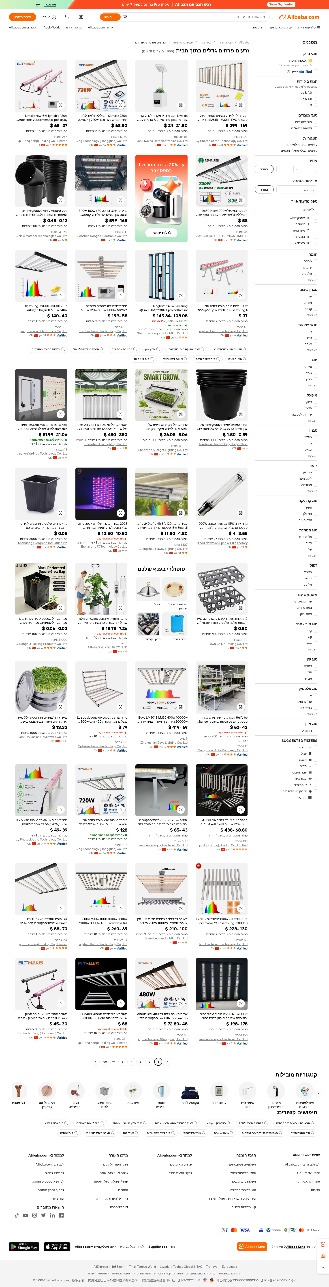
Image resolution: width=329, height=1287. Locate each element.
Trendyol (212, 1266)
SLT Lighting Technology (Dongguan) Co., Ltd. (101, 141)
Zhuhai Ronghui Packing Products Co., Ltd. (41, 644)
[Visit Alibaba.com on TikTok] (16, 1215)
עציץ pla (150, 349)
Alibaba (244, 42)
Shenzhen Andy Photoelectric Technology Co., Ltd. (222, 141)
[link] (323, 1244)
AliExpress (101, 1266)
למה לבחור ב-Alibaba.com (302, 1164)
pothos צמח (221, 1133)
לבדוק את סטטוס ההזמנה (47, 1181)
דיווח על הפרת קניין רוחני (112, 1198)
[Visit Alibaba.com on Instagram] (34, 1215)
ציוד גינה (205, 42)
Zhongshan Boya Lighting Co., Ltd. (164, 742)
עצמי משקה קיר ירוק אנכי (184, 349)
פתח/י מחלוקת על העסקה (111, 1181)
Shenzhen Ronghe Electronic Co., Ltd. (101, 236)
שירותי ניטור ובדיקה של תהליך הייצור (232, 1198)
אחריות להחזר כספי (243, 1173)
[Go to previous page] (167, 1062)
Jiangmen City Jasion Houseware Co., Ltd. (41, 737)
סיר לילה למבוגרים (158, 1133)
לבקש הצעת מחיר (180, 1173)
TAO (199, 1266)
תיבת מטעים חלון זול (86, 349)
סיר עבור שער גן (53, 1123)
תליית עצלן (235, 359)
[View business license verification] (205, 1280)
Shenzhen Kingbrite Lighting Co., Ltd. (162, 333)
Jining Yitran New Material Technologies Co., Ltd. (41, 236)
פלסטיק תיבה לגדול (251, 1123)
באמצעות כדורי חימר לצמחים (260, 1133)
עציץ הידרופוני (192, 1133)
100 (104, 1061)
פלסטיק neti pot (216, 1123)
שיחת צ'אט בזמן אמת (114, 1173)
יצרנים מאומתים (181, 1164)
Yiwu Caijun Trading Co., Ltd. (228, 644)
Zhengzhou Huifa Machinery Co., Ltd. (222, 750)
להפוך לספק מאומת (51, 1190)
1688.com (118, 1266)
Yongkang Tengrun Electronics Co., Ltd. (41, 331)
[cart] (66, 18)
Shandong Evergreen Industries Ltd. (42, 543)
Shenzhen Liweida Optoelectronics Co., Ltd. (161, 141)
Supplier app (158, 1246)
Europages (229, 1266)
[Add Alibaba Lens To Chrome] (252, 1246)
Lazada (164, 1266)
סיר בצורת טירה (205, 359)
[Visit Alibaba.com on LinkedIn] (52, 1215)
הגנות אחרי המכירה (243, 1190)
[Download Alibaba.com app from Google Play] (24, 1246)
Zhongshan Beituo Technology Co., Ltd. (222, 331)
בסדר (264, 169)
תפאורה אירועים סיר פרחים (293, 1123)
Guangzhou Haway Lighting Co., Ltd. (163, 548)
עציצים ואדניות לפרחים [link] (150, 42)
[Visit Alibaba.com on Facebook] (61, 1215)
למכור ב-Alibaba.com (50, 1164)
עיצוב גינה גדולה (172, 359)
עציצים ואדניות (183, 42)
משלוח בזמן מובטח (243, 1181)
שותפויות (58, 1198)
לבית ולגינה (225, 42)
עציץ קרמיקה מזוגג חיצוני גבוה (174, 1123)
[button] (125, 17)
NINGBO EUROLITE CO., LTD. (107, 647)
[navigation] (286, 553)
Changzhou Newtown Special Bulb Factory (222, 543)
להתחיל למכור (54, 1173)
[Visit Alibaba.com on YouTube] (25, 1215)
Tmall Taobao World (142, 1266)
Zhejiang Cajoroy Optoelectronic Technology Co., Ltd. (101, 746)
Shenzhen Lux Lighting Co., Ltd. (105, 444)
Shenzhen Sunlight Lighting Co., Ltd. (163, 450)
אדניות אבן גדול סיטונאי (227, 349)
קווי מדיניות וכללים (243, 1207)
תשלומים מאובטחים (242, 1164)
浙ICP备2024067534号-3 (278, 1280)
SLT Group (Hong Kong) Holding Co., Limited (41, 141)
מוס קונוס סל (142, 359)
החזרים (123, 1190)
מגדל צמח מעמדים (88, 1123)
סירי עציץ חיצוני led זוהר (127, 1123)
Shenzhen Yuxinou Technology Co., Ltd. (41, 453)
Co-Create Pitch (308, 1173)
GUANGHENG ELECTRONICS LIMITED (222, 236)
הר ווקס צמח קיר (122, 349)
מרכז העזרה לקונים (115, 1164)
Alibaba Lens (295, 1246)
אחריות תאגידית (309, 1181)
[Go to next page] (96, 1062)
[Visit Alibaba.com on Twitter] (43, 1215)
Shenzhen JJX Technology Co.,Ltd (103, 546)
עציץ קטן (128, 1133)
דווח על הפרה (119, 1207)
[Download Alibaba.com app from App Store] (57, 1246)
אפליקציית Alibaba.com (92, 1246)
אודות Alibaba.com (306, 1155)
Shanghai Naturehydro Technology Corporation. (222, 444)
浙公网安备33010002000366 (237, 1280)
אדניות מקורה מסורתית (46, 349)
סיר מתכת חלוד (300, 1133)
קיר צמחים (66, 1133)
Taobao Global (183, 1266)
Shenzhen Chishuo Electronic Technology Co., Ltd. (101, 331)
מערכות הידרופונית (98, 1133)
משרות (315, 1190)
